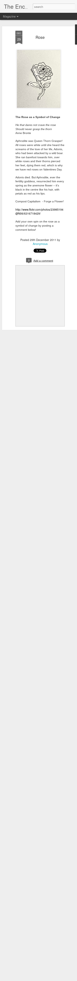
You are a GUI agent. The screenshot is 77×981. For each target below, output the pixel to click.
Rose (40, 37)
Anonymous (40, 244)
